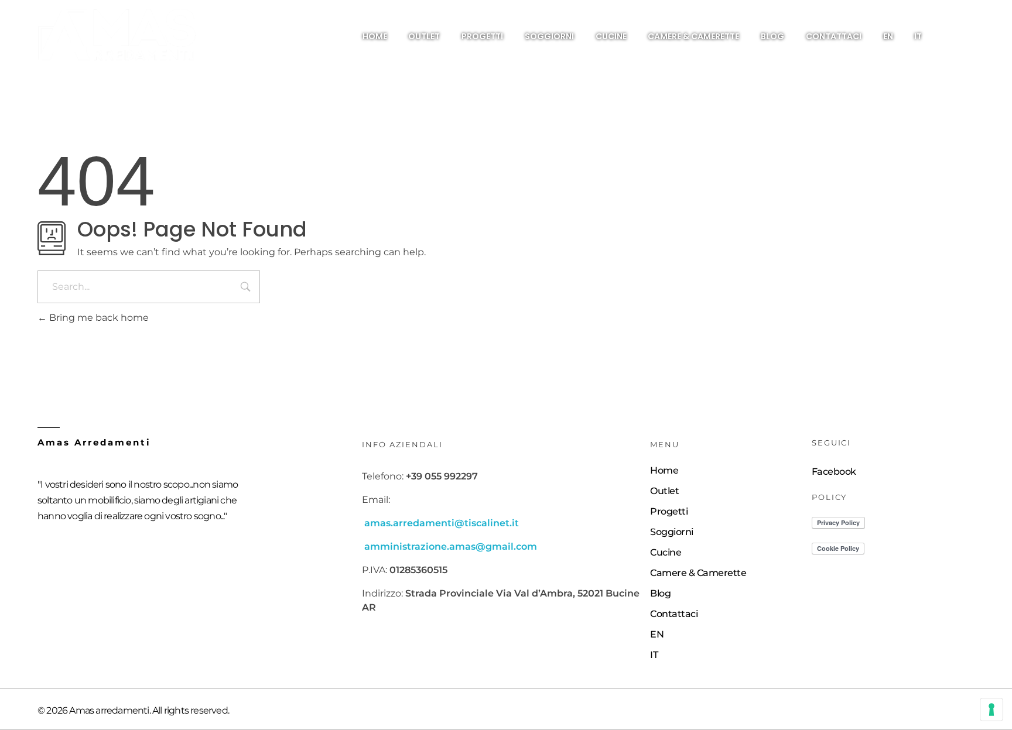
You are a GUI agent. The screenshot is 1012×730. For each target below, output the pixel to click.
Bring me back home (98, 317)
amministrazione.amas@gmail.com (450, 546)
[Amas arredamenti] (117, 35)
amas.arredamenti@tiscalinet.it (441, 523)
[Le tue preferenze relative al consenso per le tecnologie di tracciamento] (991, 709)
